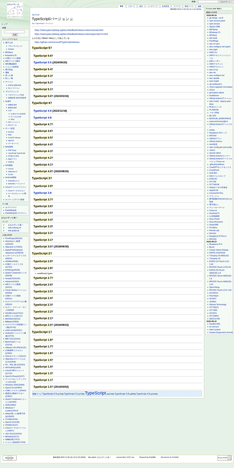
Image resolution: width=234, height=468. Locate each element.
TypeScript (21, 153)
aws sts (212, 72)
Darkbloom (214, 95)
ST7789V (213, 310)
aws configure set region (219, 47)
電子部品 (9, 70)
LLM (9, 110)
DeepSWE (213, 225)
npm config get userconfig (220, 147)
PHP (10, 150)
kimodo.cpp (214, 230)
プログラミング (12, 91)
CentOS (11, 138)
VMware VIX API (15, 347)
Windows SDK (15, 385)
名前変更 (165, 6)
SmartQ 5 (12, 278)
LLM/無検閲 (214, 216)
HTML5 (11, 156)
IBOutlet (12, 436)
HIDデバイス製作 (12, 61)
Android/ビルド (14, 181)
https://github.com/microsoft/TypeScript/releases (57, 42)
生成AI (8, 101)
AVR (19, 85)
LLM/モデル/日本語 (18, 114)
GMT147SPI (214, 319)
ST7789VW (214, 184)
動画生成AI (12, 108)
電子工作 (9, 43)
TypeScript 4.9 (42, 110)
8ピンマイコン (14, 88)
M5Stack (9, 52)
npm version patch (217, 21)
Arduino (11, 49)
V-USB (11, 419)
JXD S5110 (13, 434)
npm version (214, 24)
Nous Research (216, 222)
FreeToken (214, 296)
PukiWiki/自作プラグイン (16, 213)
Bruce (211, 247)
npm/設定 (213, 144)
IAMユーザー (214, 61)
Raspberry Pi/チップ (218, 133)
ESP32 (10, 85)
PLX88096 (214, 110)
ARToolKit (13, 367)
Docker (11, 132)
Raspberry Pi (11, 55)
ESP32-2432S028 (217, 253)
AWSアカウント (216, 64)
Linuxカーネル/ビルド (16, 191)
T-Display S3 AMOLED (219, 256)
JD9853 (212, 302)
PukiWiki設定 (11, 210)
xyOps (212, 130)
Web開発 (9, 147)
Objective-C (12, 172)
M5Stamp (213, 29)
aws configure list (216, 75)
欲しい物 (9, 78)
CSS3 (16, 156)
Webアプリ (12, 159)
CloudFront (214, 170)
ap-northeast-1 (215, 84)
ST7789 (212, 182)
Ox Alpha (213, 227)
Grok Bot (213, 173)
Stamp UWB (214, 27)
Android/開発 (10, 177)
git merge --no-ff (216, 18)
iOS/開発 (9, 165)
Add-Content (214, 330)
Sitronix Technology (217, 304)
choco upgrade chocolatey (220, 87)
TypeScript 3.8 (42, 192)
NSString (12, 270)
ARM (16, 85)
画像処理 (11, 98)
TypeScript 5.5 (42, 62)
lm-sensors (214, 327)
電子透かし (214, 204)
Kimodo (212, 233)
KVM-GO (213, 179)
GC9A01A (213, 293)
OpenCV (12, 422)
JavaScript (12, 153)
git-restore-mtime (216, 93)
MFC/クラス (13, 316)
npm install (214, 81)
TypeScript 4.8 (42, 117)
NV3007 (212, 299)
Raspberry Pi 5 (215, 244)
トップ (4, 24)
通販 (7, 72)
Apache (11, 140)
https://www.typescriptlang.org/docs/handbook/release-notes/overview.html (69, 30)
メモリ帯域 (214, 113)
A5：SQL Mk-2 (15, 365)
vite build (213, 38)
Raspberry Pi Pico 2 (218, 236)
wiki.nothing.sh (14, 228)
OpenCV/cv (13, 388)
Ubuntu (17, 138)
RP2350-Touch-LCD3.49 (220, 267)
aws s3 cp (213, 70)
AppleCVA (213, 190)
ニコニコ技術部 (12, 67)
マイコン (9, 82)
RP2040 (212, 136)
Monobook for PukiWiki (170, 457)
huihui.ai (213, 210)
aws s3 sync (214, 44)
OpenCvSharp (15, 376)
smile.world (13, 330)
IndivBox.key (14, 313)
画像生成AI (12, 105)
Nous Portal (214, 219)
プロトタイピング (15, 46)
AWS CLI (213, 52)
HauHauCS (214, 213)
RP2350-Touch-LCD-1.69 (220, 290)
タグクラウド (11, 207)
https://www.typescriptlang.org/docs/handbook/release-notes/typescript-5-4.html (71, 34)
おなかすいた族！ (15, 225)
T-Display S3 (214, 258)
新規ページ (189, 6)
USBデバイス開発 (13, 58)
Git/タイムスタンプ (217, 176)
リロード (131, 6)
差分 (141, 6)
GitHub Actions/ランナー (219, 156)
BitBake (12, 322)
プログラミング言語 (16, 95)
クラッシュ (214, 196)
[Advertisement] (165, 17)
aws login (213, 49)
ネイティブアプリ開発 (14, 200)
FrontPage (13, 238)
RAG (12, 119)
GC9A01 (213, 313)
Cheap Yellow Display (218, 250)
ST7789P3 (214, 316)
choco (212, 90)
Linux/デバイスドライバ (15, 187)
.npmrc (212, 150)
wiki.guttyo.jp (13, 230)
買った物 (9, 75)
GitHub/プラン (215, 138)
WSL (10, 135)
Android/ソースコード (16, 184)
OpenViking (214, 287)
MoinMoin (12, 319)
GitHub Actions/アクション (220, 98)
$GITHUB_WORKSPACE (220, 118)
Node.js (11, 162)
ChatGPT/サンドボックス (220, 167)
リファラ (176, 6)
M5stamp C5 (214, 32)
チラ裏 (5, 204)
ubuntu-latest (215, 153)
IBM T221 (12, 339)
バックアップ (152, 6)
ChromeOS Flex (216, 193)
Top (33, 23)
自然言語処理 (21, 98)
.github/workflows (216, 164)
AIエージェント (14, 122)
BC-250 (212, 116)
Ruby (14, 150)
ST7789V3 (214, 307)
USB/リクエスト (15, 390)
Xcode (10, 174)
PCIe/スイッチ (215, 107)
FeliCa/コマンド (15, 356)
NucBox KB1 (214, 324)
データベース (13, 143)
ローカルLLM (16, 117)
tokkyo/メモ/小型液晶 (218, 187)
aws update (214, 78)
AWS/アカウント (216, 67)
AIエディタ (12, 125)
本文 (121, 6)
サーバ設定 (10, 128)
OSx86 (11, 425)
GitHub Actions (215, 141)
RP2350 (212, 239)
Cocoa (10, 169)
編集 (199, 6)
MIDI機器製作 (11, 64)
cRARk (11, 261)
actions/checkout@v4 (218, 121)
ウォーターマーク (217, 207)
